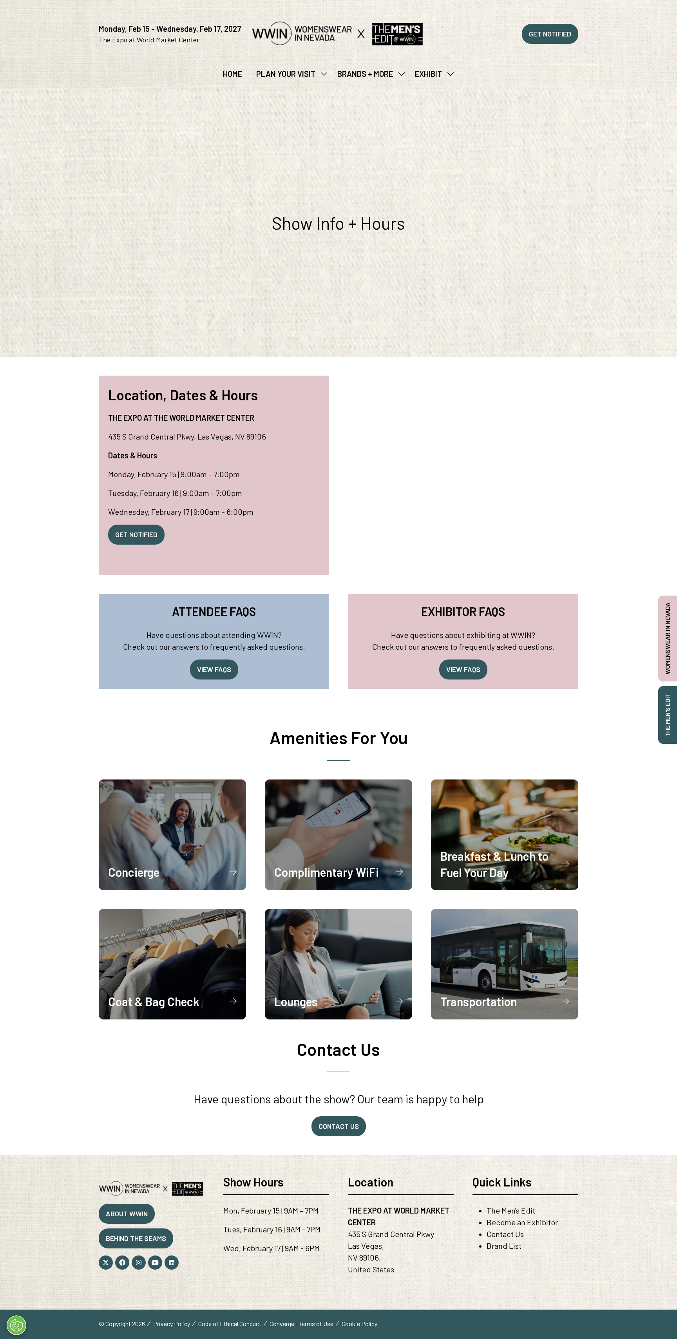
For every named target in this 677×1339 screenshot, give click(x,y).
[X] (106, 1262)
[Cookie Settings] (16, 1325)
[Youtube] (155, 1262)
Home (232, 73)
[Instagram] (139, 1262)
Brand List (504, 1245)
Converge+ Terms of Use (301, 1323)
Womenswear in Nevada (667, 638)
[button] (550, 34)
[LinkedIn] (172, 1262)
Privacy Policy (171, 1323)
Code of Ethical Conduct (229, 1323)
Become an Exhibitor (522, 1222)
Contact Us (505, 1234)
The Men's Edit (511, 1210)
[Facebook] (122, 1262)
